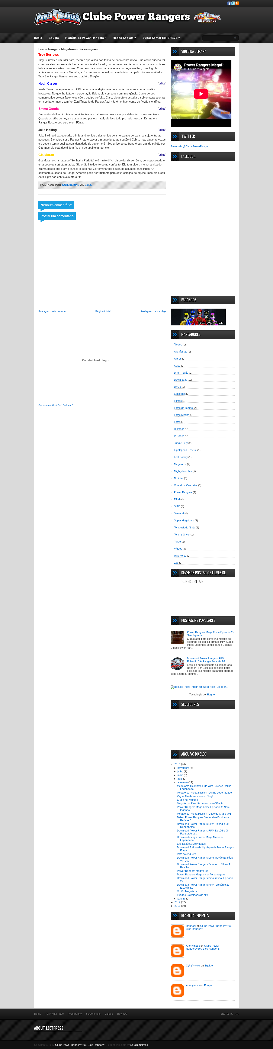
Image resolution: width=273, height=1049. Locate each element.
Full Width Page (54, 1013)
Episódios (180, 393)
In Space (179, 436)
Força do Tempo (183, 407)
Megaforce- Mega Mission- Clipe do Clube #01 (204, 813)
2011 (177, 905)
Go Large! (68, 405)
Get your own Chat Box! (50, 405)
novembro (183, 767)
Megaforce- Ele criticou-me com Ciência (200, 803)
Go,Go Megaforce (187, 891)
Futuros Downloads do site (192, 895)
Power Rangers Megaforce (192, 870)
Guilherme (71, 184)
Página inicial (103, 311)
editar (162, 83)
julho (180, 771)
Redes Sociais (124, 37)
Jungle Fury (181, 443)
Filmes (178, 400)
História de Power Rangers (85, 37)
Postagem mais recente (52, 311)
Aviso (177, 365)
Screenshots (93, 1013)
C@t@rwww (193, 965)
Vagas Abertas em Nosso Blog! (195, 796)
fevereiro (182, 782)
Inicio (38, 37)
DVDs (177, 386)
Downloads (180, 379)
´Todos (178, 344)
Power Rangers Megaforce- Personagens (201, 874)
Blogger (210, 694)
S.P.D (177, 506)
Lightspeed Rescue (185, 450)
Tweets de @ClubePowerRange (189, 146)
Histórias (179, 429)
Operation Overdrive (185, 485)
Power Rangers (183, 492)
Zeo (176, 562)
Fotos (177, 422)
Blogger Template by (127, 1044)
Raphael (191, 925)
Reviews (122, 1013)
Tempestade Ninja (184, 527)
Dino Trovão (181, 372)
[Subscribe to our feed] (237, 4)
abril (180, 778)
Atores (178, 358)
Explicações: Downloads (191, 843)
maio (180, 775)
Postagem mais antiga (153, 311)
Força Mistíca (181, 415)
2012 (177, 902)
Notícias (178, 478)
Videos (109, 1013)
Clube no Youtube (187, 799)
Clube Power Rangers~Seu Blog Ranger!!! (202, 947)
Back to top (227, 1013)
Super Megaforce (184, 520)
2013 (177, 764)
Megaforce (180, 464)
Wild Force (180, 555)
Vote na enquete (186, 854)
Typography (75, 1013)
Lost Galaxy (181, 457)
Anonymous (193, 945)
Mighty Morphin (183, 471)
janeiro (181, 898)
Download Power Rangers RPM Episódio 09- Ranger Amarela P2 (206, 660)
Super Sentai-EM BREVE (161, 37)
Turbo (177, 541)
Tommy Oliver (182, 534)
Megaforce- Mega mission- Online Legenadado (204, 792)
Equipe (54, 37)
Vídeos (178, 548)
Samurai (179, 513)
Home (37, 1013)
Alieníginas (180, 351)
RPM (177, 499)
